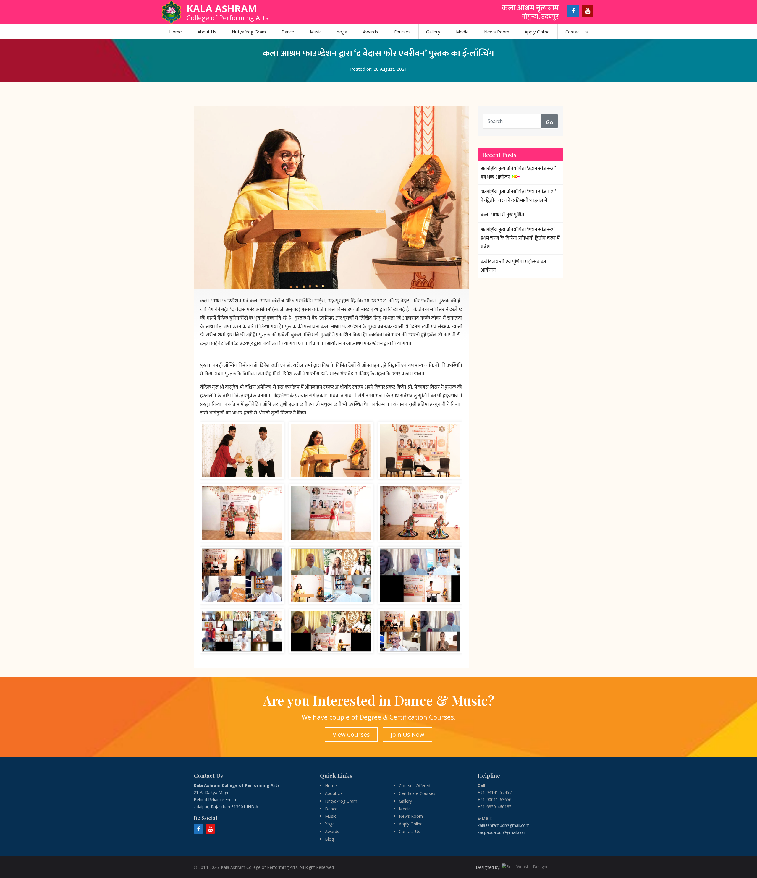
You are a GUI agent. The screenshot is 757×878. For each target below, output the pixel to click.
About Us (207, 32)
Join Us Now (407, 734)
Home (175, 32)
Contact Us (576, 32)
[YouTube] (587, 11)
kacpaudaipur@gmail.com (502, 832)
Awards (370, 32)
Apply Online (537, 32)
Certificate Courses (417, 793)
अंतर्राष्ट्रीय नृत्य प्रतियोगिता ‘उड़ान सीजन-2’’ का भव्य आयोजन (518, 172)
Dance (288, 32)
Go (549, 122)
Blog (329, 839)
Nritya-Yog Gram (341, 801)
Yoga (342, 32)
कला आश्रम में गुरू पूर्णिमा (503, 215)
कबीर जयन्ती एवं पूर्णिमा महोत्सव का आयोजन (513, 265)
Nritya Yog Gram (249, 32)
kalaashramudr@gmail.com (504, 825)
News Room (496, 32)
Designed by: (489, 867)
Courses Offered (414, 785)
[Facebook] (573, 11)
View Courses (351, 734)
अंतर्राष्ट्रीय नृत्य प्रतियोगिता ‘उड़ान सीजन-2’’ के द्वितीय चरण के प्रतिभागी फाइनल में (518, 196)
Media (462, 32)
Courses (402, 32)
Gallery (433, 32)
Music (315, 32)
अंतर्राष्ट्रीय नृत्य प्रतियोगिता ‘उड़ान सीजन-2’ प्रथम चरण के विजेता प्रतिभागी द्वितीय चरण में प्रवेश (520, 238)
